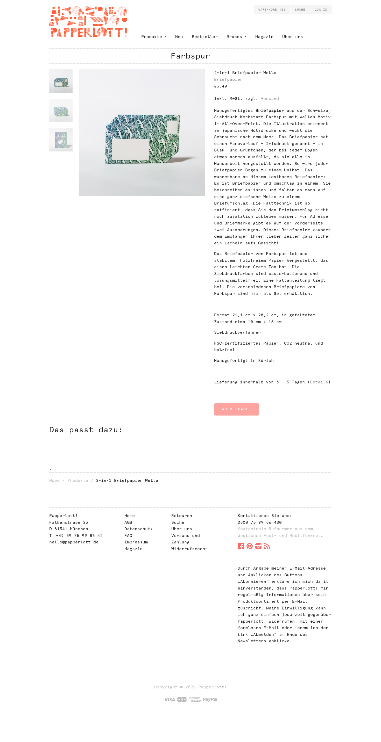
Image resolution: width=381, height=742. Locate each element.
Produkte (151, 36)
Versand (270, 98)
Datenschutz (138, 528)
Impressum (136, 542)
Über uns (292, 36)
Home (54, 480)
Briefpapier (228, 79)
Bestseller (205, 36)
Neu (179, 36)
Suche (177, 522)
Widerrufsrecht (189, 548)
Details (319, 382)
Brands (234, 36)
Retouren (181, 515)
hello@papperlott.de (73, 542)
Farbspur (190, 56)
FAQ (128, 535)
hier (255, 293)
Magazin (264, 36)
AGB (128, 522)
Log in (321, 9)
